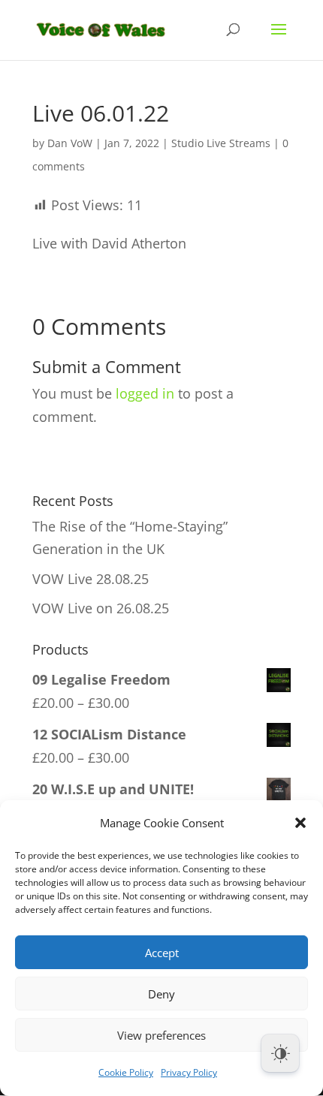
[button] (300, 822)
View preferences (161, 1035)
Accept (162, 952)
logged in (145, 393)
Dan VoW (69, 143)
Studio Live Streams (220, 143)
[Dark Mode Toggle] (280, 1053)
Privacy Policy (189, 1072)
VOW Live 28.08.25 (90, 579)
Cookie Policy (125, 1072)
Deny (161, 993)
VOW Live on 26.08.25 (100, 608)
